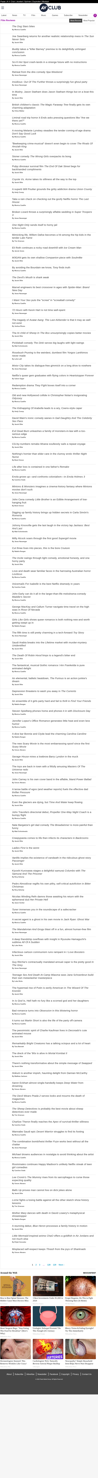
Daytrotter (36, 1)
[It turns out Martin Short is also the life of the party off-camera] (6, 1022)
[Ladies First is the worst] (6, 849)
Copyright (65, 1370)
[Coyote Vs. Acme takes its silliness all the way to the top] (6, 181)
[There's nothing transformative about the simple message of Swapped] (6, 1065)
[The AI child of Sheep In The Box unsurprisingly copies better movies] (6, 335)
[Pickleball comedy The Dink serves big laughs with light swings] (6, 344)
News (14, 15)
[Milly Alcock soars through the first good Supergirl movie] (6, 540)
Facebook (54, 1370)
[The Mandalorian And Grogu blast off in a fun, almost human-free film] (6, 931)
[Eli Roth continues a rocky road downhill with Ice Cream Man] (6, 249)
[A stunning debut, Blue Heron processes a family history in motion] (6, 1227)
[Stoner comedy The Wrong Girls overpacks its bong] (6, 158)
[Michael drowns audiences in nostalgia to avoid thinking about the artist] (6, 1156)
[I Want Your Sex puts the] (6, 302)
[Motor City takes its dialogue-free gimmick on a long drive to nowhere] (6, 367)
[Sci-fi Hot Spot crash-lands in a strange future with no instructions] (6, 64)
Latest (3, 15)
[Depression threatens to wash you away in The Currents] (6, 693)
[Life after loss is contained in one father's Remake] (6, 468)
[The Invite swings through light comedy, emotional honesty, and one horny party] (6, 562)
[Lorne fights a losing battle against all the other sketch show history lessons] (6, 1204)
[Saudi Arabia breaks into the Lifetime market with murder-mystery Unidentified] (6, 646)
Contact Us (86, 1370)
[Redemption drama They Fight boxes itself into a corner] (6, 387)
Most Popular (89, 21)
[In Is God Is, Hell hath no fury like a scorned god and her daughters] (6, 1002)
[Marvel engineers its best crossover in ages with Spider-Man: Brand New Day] (6, 291)
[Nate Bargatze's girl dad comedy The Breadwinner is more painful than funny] (6, 829)
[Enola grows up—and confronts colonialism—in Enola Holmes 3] (6, 478)
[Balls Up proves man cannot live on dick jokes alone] (6, 1192)
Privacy (76, 1370)
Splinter (27, 1)
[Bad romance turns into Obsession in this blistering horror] (6, 1012)
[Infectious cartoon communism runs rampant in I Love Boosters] (6, 954)
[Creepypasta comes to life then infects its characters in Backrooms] (6, 840)
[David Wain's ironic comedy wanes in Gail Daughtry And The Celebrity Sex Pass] (6, 422)
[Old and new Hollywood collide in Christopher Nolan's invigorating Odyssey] (6, 399)
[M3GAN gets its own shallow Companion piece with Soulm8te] (6, 259)
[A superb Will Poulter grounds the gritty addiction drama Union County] (6, 191)
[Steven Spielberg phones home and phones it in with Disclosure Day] (6, 712)
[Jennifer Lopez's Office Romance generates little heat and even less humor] (6, 724)
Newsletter (83, 15)
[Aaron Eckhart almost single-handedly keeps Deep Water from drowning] (6, 1086)
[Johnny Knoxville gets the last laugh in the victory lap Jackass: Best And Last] (6, 529)
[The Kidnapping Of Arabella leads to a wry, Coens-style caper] (6, 410)
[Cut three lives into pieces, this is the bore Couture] (6, 550)
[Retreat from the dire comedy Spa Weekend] (6, 74)
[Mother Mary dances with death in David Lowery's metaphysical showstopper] (6, 1217)
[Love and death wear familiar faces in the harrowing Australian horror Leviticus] (6, 575)
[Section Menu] (2, 8)
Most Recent (75, 21)
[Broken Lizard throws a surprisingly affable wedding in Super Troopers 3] (6, 216)
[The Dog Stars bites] (6, 28)
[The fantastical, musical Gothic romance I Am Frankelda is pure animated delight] (6, 669)
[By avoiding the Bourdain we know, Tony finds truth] (6, 269)
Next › (61, 1261)
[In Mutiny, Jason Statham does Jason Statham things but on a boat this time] (6, 95)
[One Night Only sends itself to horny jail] (6, 227)
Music (43, 15)
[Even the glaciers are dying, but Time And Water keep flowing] (6, 804)
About (9, 1370)
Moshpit (45, 1)
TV (24, 15)
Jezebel (19, 1)
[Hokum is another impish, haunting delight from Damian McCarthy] (6, 1075)
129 (54, 1261)
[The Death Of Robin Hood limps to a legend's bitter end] (6, 657)
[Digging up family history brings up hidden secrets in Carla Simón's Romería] (6, 516)
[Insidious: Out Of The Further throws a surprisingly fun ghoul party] (6, 83)
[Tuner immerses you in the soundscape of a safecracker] (6, 911)
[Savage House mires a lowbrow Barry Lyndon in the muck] (6, 758)
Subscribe (68, 15)
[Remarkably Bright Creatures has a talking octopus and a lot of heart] (6, 1045)
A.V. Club (11, 1)
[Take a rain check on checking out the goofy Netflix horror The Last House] (6, 203)
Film (33, 15)
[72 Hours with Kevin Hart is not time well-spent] (6, 312)
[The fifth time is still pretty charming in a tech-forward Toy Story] (6, 634)
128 (48, 1261)
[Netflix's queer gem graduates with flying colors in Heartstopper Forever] (6, 377)
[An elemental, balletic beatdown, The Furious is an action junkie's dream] (6, 682)
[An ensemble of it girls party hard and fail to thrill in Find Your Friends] (6, 703)
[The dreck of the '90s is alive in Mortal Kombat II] (6, 1055)
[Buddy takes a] (6, 53)
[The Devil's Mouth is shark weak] (6, 279)
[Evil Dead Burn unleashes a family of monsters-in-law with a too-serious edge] (6, 435)
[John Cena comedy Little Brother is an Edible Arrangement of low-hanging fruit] (6, 503)
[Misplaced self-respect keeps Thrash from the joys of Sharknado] (6, 1250)
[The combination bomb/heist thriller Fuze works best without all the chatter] (6, 1145)
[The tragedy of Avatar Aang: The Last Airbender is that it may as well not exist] (6, 324)
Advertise (30, 1370)
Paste (2, 1)
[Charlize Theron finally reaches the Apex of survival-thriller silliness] (6, 1123)
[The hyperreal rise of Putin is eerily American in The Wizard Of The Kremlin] (6, 991)
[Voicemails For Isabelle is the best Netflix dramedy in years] (6, 585)
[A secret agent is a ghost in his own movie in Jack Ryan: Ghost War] (6, 921)
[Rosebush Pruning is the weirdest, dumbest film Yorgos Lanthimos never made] (6, 356)
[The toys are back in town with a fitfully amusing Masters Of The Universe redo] (6, 770)
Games (55, 15)
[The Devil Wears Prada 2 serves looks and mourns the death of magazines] (6, 1099)
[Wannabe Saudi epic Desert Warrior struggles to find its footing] (6, 1133)
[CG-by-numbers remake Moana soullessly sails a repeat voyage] (6, 445)
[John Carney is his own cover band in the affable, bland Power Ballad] (6, 781)
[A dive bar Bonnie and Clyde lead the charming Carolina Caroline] (6, 735)
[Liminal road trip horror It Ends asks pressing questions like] (6, 121)
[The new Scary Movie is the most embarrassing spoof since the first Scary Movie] (6, 747)
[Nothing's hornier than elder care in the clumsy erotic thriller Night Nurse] (6, 457)
